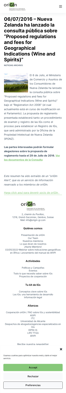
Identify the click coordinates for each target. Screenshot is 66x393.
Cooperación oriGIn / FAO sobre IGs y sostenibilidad (33, 312)
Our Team (33, 238)
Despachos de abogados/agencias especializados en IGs (33, 325)
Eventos (33, 270)
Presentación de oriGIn (33, 235)
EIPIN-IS (33, 330)
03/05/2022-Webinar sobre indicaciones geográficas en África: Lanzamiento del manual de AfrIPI (33, 251)
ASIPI (33, 315)
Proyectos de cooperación (33, 276)
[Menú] (60, 6)
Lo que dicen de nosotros (33, 243)
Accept (33, 367)
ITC (33, 318)
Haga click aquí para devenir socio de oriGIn (32, 192)
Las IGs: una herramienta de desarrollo (33, 294)
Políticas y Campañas (33, 267)
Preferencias (33, 385)
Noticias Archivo (13, 65)
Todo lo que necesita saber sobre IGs (32, 273)
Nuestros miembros (33, 241)
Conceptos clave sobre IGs (33, 291)
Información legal (33, 297)
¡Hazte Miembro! (33, 246)
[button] (61, 349)
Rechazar (33, 376)
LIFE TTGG (33, 332)
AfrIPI (33, 335)
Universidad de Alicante (33, 321)
